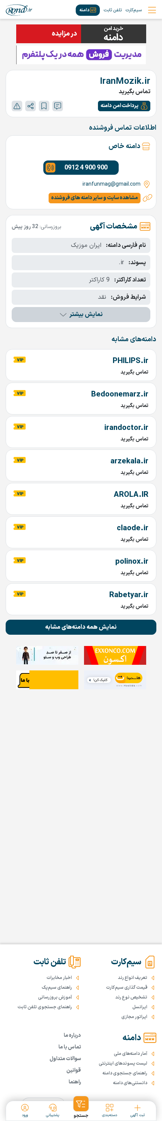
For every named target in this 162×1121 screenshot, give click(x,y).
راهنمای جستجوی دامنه (124, 1073)
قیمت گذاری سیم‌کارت (126, 987)
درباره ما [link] (72, 1035)
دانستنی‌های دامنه (130, 1083)
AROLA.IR (131, 495)
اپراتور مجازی (134, 1017)
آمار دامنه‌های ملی (130, 1053)
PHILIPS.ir (130, 361)
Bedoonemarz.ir (119, 394)
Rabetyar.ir (128, 595)
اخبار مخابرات (59, 977)
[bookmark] (44, 106)
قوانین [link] (73, 1070)
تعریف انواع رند (132, 977)
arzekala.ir (129, 461)
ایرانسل (139, 1007)
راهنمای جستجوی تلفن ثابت (45, 1007)
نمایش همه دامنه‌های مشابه (81, 627)
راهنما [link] (75, 1082)
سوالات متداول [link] (65, 1059)
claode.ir (132, 528)
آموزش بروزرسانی (55, 997)
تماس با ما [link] (69, 1047)
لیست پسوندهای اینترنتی (123, 1063)
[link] (19, 10)
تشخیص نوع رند (131, 997)
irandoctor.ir (126, 428)
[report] (17, 106)
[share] (30, 106)
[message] (57, 106)
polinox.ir (131, 561)
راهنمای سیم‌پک (57, 987)
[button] (124, 106)
